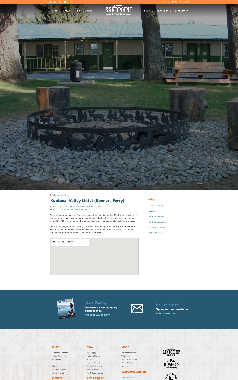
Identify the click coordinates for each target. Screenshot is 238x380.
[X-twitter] (60, 2)
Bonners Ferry (63, 195)
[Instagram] (55, 2)
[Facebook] (50, 2)
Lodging (152, 199)
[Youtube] (65, 2)
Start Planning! (96, 302)
